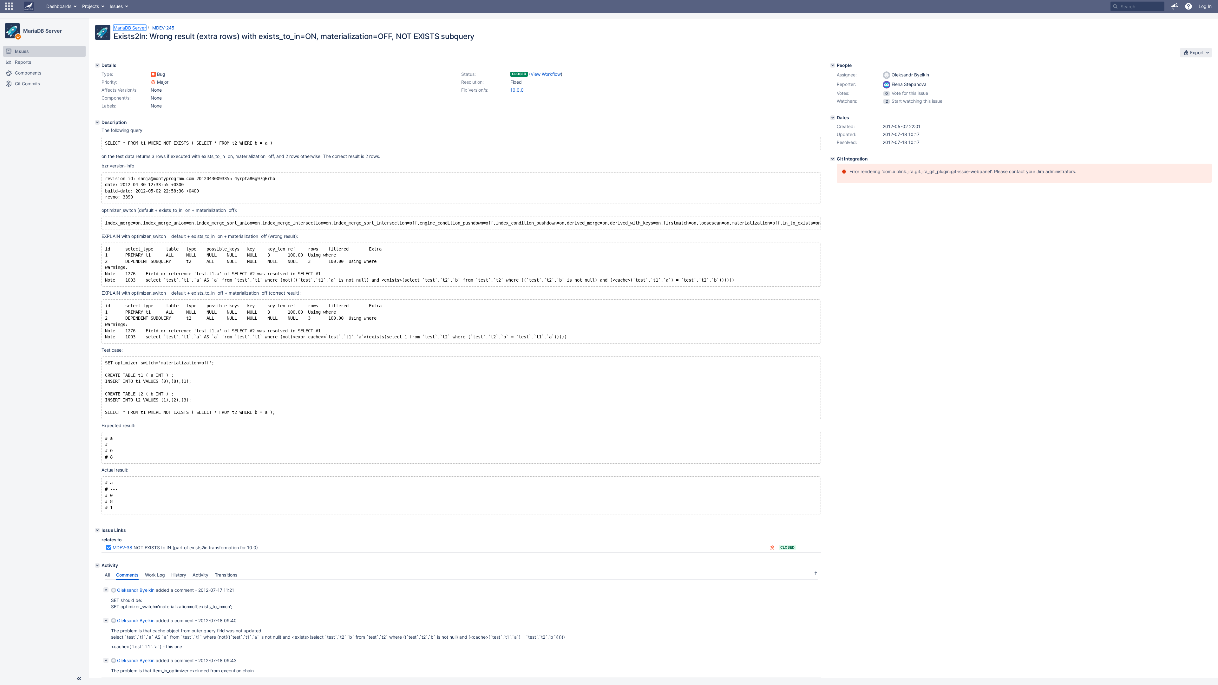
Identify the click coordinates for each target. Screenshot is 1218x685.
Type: (107, 74)
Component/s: (116, 98)
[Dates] (832, 117)
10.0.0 (517, 90)
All (107, 574)
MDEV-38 (122, 547)
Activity (200, 574)
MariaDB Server (42, 31)
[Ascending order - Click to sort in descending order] (815, 573)
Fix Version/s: (474, 90)
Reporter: (846, 84)
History (178, 574)
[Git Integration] (832, 159)
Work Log (155, 574)
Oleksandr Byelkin (135, 590)
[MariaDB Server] (12, 30)
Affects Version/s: (120, 90)
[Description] (97, 122)
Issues (116, 6)
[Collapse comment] (105, 589)
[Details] (97, 65)
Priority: (109, 82)
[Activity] (97, 565)
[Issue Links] (97, 530)
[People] (832, 65)
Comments (127, 574)
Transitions (226, 574)
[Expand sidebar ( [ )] (79, 678)
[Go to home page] (29, 6)
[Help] (1188, 6)
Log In (1205, 6)
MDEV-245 (163, 27)
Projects (90, 6)
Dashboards (58, 6)
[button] (9, 6)
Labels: (109, 105)
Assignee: (847, 74)
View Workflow (546, 74)
